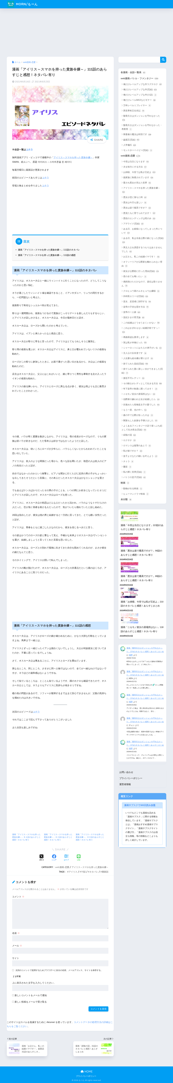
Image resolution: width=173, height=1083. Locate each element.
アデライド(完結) (133, 223)
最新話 (105, 871)
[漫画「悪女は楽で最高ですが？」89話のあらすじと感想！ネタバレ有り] (142, 567)
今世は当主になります (136, 161)
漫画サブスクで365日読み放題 (139, 805)
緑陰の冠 (129, 435)
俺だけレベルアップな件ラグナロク (142, 84)
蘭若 (127, 467)
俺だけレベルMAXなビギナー (139, 100)
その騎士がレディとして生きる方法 (142, 383)
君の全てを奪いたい (134, 276)
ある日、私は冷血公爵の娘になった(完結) (143, 240)
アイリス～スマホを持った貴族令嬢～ (73, 157)
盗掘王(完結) (131, 140)
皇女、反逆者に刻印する (137, 301)
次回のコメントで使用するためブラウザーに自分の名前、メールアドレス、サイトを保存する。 (59, 970)
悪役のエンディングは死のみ (139, 218)
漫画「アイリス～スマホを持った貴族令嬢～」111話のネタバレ (49, 249)
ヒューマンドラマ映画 (135, 494)
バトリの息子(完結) (134, 477)
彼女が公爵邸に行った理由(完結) (141, 271)
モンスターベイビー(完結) (137, 150)
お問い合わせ (126, 772)
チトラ (128, 461)
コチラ (29, 149)
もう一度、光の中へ (134, 410)
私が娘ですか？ (132, 451)
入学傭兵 (129, 145)
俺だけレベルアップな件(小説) (139, 95)
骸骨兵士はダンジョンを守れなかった (141, 118)
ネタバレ (93, 871)
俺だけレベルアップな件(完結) (140, 89)
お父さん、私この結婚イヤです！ (141, 256)
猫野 (131, 655)
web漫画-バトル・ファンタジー (139, 78)
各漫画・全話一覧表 (133, 72)
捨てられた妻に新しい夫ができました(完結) (142, 371)
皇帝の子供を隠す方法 (135, 307)
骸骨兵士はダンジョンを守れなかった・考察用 (142, 127)
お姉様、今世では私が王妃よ (139, 172)
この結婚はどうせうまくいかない (141, 323)
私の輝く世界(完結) (134, 472)
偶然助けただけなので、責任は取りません (142, 284)
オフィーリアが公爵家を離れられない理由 (142, 264)
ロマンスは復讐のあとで (136, 445)
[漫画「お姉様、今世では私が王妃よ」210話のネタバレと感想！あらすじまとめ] (142, 593)
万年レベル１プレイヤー (136, 105)
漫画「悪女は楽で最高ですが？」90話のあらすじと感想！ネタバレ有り (141, 552)
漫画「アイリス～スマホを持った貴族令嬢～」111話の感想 (47, 255)
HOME (88, 1071)
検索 (163, 60)
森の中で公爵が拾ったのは (138, 415)
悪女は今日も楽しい (134, 202)
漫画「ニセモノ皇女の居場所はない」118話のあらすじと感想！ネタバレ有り (142, 629)
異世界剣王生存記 (133, 110)
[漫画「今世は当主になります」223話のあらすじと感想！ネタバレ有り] (142, 516)
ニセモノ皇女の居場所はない (139, 394)
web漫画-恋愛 (62, 867)
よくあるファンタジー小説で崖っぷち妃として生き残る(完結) (142, 428)
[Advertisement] (86, 32)
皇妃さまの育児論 (133, 317)
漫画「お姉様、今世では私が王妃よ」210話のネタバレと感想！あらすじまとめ (142, 603)
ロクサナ (129, 440)
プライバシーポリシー (130, 778)
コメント (18, 896)
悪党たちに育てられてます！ (139, 213)
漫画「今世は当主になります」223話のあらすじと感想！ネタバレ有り (142, 527)
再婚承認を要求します (135, 337)
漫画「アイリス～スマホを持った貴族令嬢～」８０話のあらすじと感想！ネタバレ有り (90, 837)
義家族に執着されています (138, 177)
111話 (83, 871)
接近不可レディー (133, 378)
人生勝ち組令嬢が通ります (138, 358)
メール (17, 945)
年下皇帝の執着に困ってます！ (140, 389)
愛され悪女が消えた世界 (137, 183)
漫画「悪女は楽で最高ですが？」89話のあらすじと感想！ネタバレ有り (141, 578)
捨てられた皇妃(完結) (135, 364)
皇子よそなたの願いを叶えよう (140, 456)
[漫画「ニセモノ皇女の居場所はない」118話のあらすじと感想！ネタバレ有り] (142, 618)
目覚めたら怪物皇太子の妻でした (141, 404)
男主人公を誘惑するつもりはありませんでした (142, 249)
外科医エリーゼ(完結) (135, 296)
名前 (16, 933)
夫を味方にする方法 (134, 167)
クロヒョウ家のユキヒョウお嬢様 (141, 291)
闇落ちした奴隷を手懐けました (140, 420)
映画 (125, 483)
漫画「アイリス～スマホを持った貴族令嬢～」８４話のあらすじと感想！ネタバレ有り (26, 837)
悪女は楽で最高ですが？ (137, 208)
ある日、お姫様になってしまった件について (142, 231)
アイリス (73, 871)
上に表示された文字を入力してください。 (34, 983)
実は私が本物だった (135, 342)
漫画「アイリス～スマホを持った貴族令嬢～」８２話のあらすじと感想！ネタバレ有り (58, 837)
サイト (15, 958)
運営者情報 (125, 784)
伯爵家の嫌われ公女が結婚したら (141, 399)
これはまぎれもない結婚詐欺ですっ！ (141, 330)
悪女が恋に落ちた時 (134, 197)
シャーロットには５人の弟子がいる (142, 348)
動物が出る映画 (132, 488)
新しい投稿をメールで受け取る (31, 1002)
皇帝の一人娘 (131, 312)
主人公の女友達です (134, 353)
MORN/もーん (26, 4)
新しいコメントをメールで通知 (31, 995)
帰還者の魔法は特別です (137, 134)
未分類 (126, 499)
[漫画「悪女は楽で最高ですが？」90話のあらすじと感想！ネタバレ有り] (142, 542)
